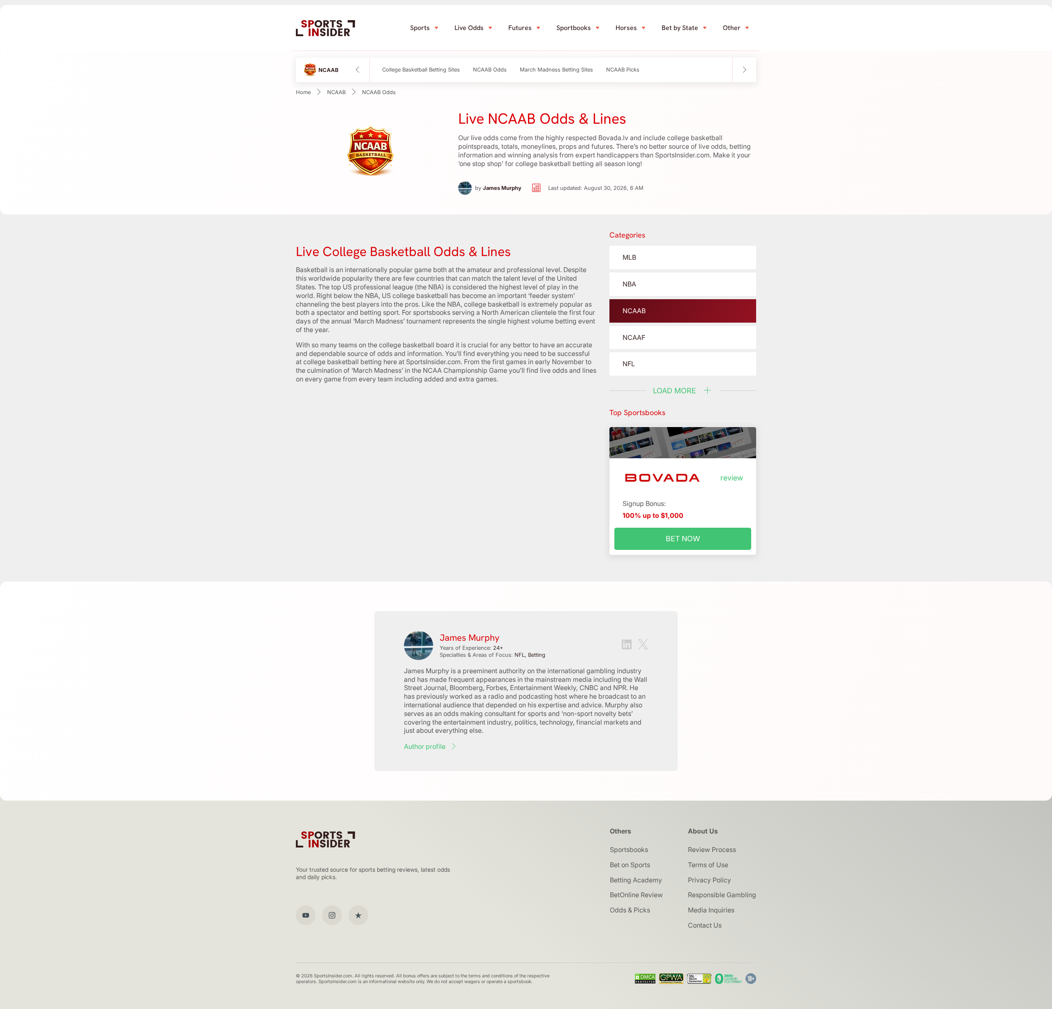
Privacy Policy (709, 880)
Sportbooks (573, 27)
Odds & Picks (630, 910)
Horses (626, 27)
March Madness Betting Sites (556, 69)
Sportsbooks (629, 849)
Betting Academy (636, 880)
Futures (520, 27)
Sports (420, 27)
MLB (629, 257)
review (731, 478)
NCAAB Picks (622, 69)
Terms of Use (708, 865)
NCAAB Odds (490, 69)
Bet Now (683, 539)
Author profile (424, 746)
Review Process (712, 849)
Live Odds (469, 27)
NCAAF (634, 337)
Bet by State (680, 27)
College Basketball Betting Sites (421, 69)
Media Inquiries (711, 910)
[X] (643, 645)
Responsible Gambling (722, 895)
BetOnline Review (636, 895)
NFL (629, 364)
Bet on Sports (630, 865)
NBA (629, 284)
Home (303, 92)
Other (732, 27)
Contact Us (705, 925)
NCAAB (336, 92)
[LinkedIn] (627, 645)
